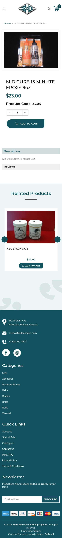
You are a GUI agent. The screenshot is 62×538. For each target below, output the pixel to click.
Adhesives (7, 378)
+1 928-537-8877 (18, 341)
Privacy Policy (9, 460)
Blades (6, 396)
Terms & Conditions (13, 466)
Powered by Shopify (31, 531)
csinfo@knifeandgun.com (23, 333)
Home (8, 23)
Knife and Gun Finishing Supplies (30, 524)
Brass (5, 401)
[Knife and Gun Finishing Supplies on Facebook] (6, 352)
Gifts (5, 372)
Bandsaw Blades (11, 384)
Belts (5, 390)
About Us (7, 431)
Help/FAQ (7, 454)
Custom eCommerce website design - (26, 534)
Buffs (5, 407)
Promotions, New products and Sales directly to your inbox (29, 485)
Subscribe (50, 499)
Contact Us (8, 448)
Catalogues (8, 443)
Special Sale (8, 437)
